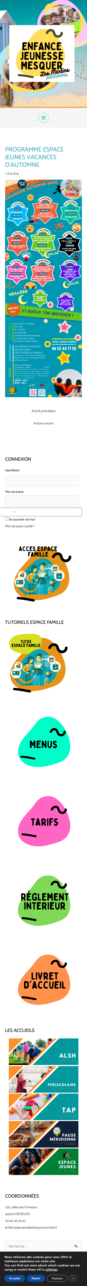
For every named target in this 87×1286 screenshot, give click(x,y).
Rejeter (36, 1278)
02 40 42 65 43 (15, 1221)
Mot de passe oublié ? (20, 526)
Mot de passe (14, 492)
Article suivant (44, 423)
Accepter (14, 1278)
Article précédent (44, 411)
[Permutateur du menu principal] (44, 118)
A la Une (13, 174)
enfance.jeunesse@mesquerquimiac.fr (31, 1227)
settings (51, 1270)
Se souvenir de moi (22, 519)
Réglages (57, 1278)
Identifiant (12, 470)
